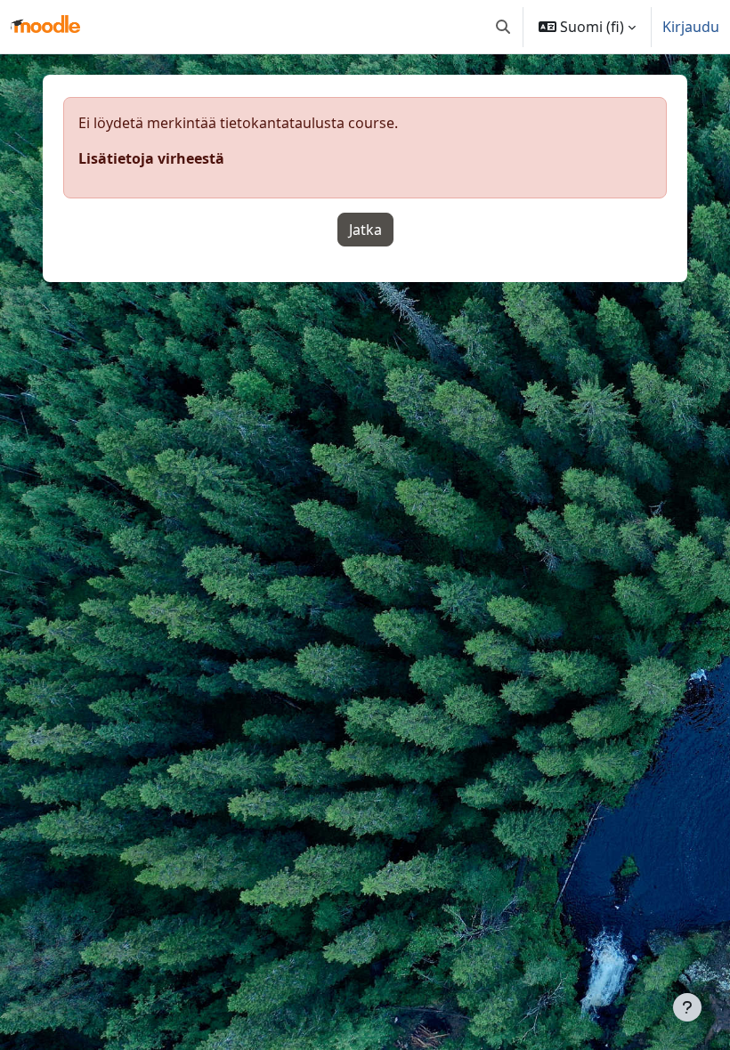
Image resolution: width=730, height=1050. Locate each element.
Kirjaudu (690, 26)
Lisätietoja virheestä (151, 158)
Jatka (365, 229)
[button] (503, 26)
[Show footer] (687, 1007)
